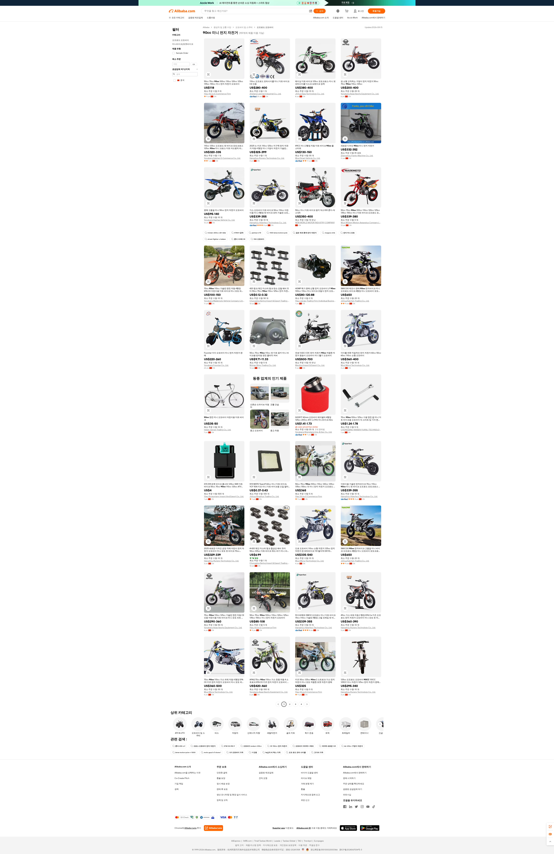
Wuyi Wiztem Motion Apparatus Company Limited (361, 222)
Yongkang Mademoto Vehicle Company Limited (224, 301)
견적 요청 (263, 778)
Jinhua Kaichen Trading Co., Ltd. (355, 301)
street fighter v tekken (217, 239)
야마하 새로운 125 (329, 746)
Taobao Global (289, 841)
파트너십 (347, 794)
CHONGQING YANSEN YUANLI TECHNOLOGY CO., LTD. (361, 430)
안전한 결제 (222, 773)
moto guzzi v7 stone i (212, 752)
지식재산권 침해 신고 (310, 794)
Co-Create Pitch (182, 778)
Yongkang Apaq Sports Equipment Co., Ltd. (360, 94)
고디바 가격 (318, 752)
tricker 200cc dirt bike (217, 233)
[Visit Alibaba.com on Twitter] (356, 806)
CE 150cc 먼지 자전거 (278, 746)
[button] (310, 11)
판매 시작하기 (349, 778)
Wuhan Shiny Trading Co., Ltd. (263, 365)
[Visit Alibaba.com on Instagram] (362, 806)
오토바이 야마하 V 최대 (304, 746)
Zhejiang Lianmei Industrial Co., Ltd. (265, 94)
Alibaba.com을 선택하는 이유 (188, 773)
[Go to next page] (307, 704)
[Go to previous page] (278, 704)
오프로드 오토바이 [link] (265, 27)
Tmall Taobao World (263, 841)
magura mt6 (330, 233)
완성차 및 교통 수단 (222, 27)
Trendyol (308, 841)
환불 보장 (221, 778)
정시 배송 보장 (223, 784)
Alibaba (206, 27)
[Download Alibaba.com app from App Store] (348, 828)
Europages (319, 841)
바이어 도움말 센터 (309, 773)
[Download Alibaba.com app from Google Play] (369, 828)
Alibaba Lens (190, 828)
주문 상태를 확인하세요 (353, 784)
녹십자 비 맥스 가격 (272, 752)
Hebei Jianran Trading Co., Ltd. (217, 430)
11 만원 (254, 752)
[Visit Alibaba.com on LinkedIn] (350, 806)
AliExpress (235, 841)
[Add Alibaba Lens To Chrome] (213, 828)
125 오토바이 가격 (236, 752)
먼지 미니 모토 (349, 233)
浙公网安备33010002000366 (324, 850)
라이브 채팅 (306, 778)
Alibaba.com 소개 (183, 766)
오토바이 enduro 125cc (252, 746)
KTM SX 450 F (229, 746)
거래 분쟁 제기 (307, 784)
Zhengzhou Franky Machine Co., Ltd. (357, 155)
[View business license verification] (303, 849)
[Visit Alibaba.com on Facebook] (345, 806)
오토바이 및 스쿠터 (243, 27)
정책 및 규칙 (222, 800)
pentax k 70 (256, 233)
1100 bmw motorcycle (278, 233)
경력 (177, 789)
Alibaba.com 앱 (303, 828)
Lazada (277, 841)
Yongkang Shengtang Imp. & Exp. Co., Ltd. (313, 432)
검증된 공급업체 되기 (352, 789)
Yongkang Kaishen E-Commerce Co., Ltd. (222, 158)
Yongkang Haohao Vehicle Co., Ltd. (219, 220)
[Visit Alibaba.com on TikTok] (373, 806)
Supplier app (279, 828)
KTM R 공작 (238, 233)
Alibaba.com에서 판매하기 (355, 773)
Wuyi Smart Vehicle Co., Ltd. (307, 158)
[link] (550, 826)
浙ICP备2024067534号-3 (350, 850)
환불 (303, 789)
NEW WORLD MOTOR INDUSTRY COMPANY (315, 222)
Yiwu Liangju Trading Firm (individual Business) (315, 301)
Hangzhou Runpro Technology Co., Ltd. (267, 158)
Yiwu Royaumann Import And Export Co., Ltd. (224, 496)
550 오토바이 (259, 239)
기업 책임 (179, 784)
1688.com (247, 841)
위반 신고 (305, 800)
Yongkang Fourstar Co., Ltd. (216, 365)
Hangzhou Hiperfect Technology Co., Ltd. (268, 222)
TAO (299, 841)
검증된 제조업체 (266, 773)
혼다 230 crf (180, 746)
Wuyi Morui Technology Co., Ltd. (355, 365)
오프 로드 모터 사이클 (297, 752)
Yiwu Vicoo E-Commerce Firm (217, 94)
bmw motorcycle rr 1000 (185, 752)
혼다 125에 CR (239, 239)
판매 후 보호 (222, 789)
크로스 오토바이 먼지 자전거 (204, 746)
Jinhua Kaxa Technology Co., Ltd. (309, 94)
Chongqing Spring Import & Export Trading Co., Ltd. (270, 301)
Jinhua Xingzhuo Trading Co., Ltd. (264, 496)
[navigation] (185, 366)
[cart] (347, 11)
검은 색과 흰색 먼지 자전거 (306, 233)
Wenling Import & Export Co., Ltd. (310, 365)
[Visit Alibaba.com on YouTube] (368, 806)
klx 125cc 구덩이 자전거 (353, 746)
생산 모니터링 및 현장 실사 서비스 (232, 794)
